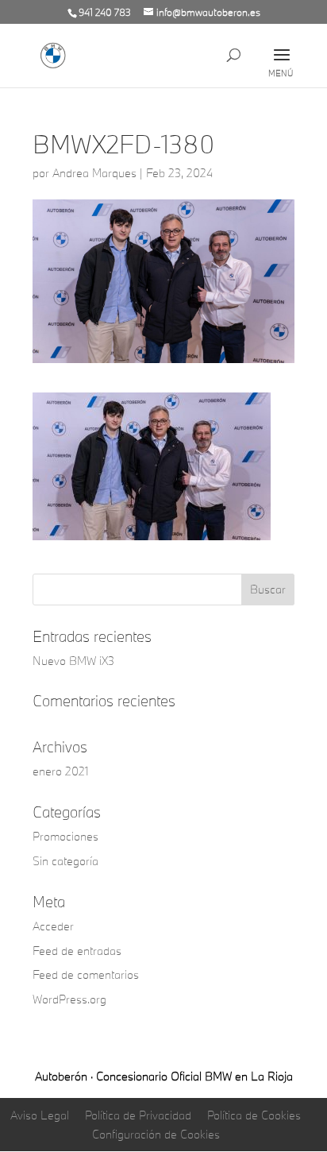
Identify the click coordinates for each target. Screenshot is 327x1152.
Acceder (53, 926)
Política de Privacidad (138, 1115)
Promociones (65, 836)
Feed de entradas (77, 950)
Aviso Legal (39, 1115)
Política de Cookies (254, 1115)
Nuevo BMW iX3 (73, 660)
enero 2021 (61, 771)
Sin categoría (65, 860)
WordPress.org (69, 999)
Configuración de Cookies (156, 1134)
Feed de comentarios (86, 974)
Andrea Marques (94, 172)
